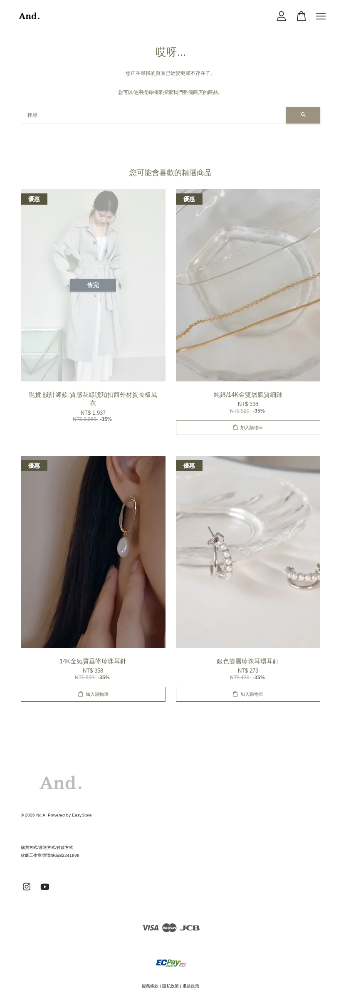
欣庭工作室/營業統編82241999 (50, 855)
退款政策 (191, 986)
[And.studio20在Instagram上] (26, 891)
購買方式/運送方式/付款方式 (47, 847)
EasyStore (82, 815)
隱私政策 (170, 986)
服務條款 (150, 986)
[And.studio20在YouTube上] (45, 891)
